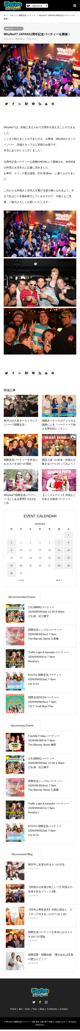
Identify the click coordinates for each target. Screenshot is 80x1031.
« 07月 (21, 580)
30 (11, 573)
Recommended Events (22, 596)
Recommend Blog (22, 854)
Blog (42, 1009)
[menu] (74, 5)
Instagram (46, 1002)
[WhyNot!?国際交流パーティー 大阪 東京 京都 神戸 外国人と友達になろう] (13, 5)
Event (13, 1009)
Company (52, 1009)
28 (59, 565)
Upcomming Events (22, 725)
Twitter (34, 1002)
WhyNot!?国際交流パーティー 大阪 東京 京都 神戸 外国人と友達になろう (36, 1022)
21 (59, 558)
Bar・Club (24, 1009)
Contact (64, 1009)
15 (68, 550)
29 (68, 565)
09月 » (59, 580)
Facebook (40, 1002)
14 (59, 550)
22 (68, 558)
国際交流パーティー (13, 29)
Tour (34, 1009)
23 (11, 565)
